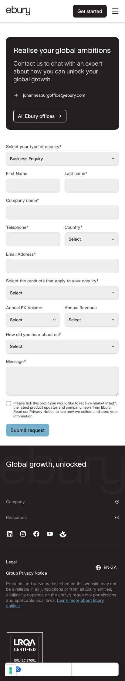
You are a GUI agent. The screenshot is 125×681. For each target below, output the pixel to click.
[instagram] (23, 533)
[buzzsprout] (63, 533)
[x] (36, 533)
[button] (114, 11)
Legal (11, 561)
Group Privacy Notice (26, 573)
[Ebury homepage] (18, 11)
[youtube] (49, 533)
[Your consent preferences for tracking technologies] (10, 670)
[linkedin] (9, 533)
